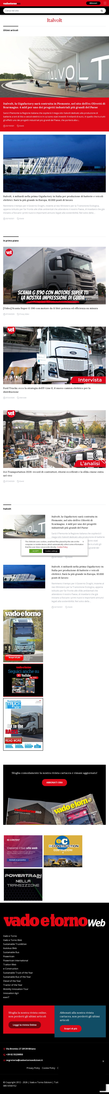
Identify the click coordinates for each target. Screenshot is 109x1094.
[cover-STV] (54, 724)
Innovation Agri (11, 993)
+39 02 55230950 (14, 1054)
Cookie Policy (48, 1068)
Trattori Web (9, 964)
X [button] (83, 541)
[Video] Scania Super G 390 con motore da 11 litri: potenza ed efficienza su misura (50, 308)
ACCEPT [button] (36, 551)
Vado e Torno (10, 936)
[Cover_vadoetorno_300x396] (54, 636)
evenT (6, 997)
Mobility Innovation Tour (15, 989)
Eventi (22, 126)
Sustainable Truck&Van (15, 944)
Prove (22, 314)
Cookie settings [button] (51, 551)
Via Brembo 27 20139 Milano (21, 1048)
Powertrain (8, 956)
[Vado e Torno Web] (11, 3)
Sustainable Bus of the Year (17, 976)
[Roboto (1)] (54, 680)
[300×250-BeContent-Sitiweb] (23, 851)
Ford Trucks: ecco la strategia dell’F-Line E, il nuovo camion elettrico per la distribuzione (47, 390)
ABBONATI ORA (54, 782)
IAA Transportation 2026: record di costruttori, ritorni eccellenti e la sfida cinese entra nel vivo (53, 473)
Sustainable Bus (11, 952)
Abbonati (93, 3)
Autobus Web (10, 948)
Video (27, 314)
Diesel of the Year (12, 981)
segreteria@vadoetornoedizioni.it (24, 1060)
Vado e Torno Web (12, 940)
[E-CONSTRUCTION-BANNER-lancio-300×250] (63, 851)
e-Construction (10, 968)
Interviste (23, 398)
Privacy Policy (33, 1068)
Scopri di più (70, 1028)
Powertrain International (15, 960)
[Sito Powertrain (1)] (23, 885)
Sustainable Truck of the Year (18, 972)
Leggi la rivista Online (25, 1024)
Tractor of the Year (12, 984)
